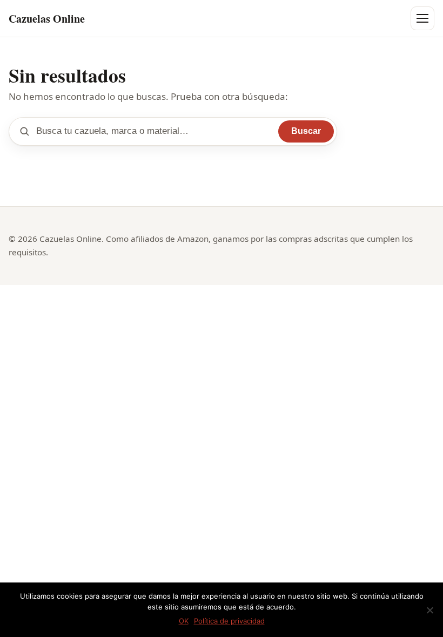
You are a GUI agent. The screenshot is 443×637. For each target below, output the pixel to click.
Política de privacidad (229, 620)
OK (184, 620)
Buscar (306, 130)
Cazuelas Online (47, 18)
